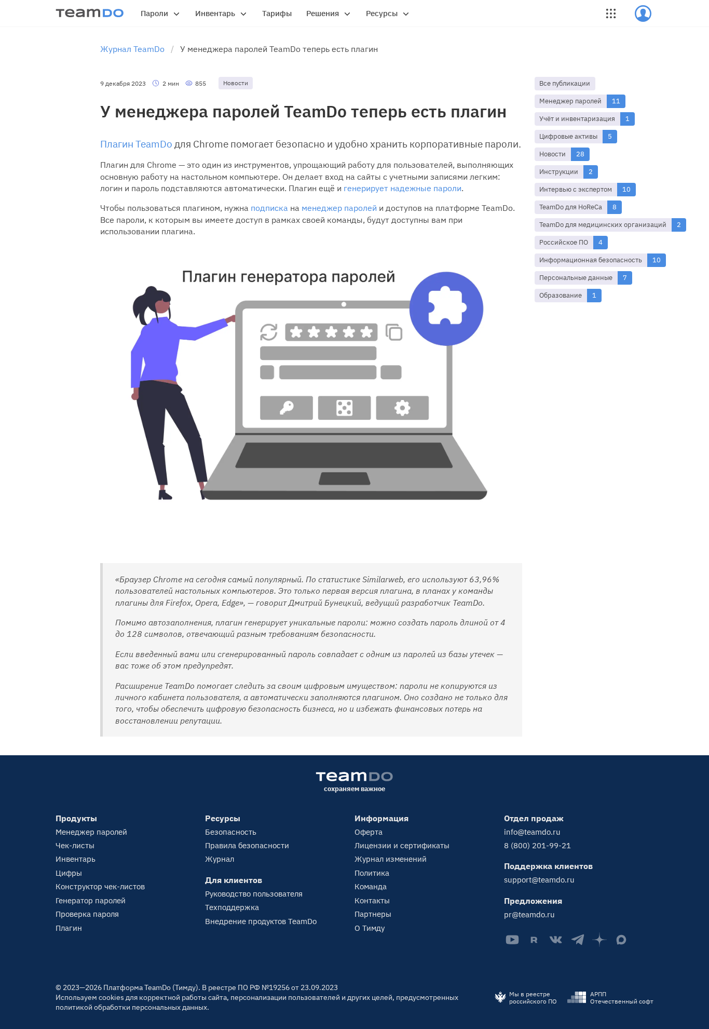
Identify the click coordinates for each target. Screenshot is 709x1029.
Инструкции (558, 171)
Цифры (69, 873)
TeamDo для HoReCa (570, 207)
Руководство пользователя (254, 894)
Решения (322, 13)
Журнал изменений (390, 859)
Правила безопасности (247, 845)
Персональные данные (575, 277)
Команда (370, 886)
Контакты (372, 900)
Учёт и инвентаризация (577, 118)
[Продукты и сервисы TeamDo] (610, 13)
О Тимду (369, 928)
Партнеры (372, 914)
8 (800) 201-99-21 (537, 845)
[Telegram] (577, 939)
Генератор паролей (91, 900)
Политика (371, 873)
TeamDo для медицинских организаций (602, 224)
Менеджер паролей (570, 101)
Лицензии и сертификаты (401, 845)
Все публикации (564, 83)
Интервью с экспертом (575, 189)
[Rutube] (534, 939)
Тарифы (277, 13)
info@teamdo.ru (532, 832)
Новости (552, 154)
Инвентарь (215, 13)
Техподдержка (232, 907)
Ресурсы (382, 13)
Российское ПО (563, 242)
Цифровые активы (568, 136)
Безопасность (230, 832)
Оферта (368, 832)
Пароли (154, 13)
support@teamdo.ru (539, 880)
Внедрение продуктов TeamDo (261, 921)
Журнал (219, 859)
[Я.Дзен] (599, 939)
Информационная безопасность (590, 260)
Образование (560, 295)
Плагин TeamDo (136, 144)
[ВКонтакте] (556, 939)
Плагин (69, 928)
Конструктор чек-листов (100, 886)
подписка (269, 208)
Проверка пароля (87, 914)
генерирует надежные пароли (402, 188)
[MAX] (621, 939)
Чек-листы (75, 845)
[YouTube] (512, 939)
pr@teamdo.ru (529, 914)
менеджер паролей (339, 208)
